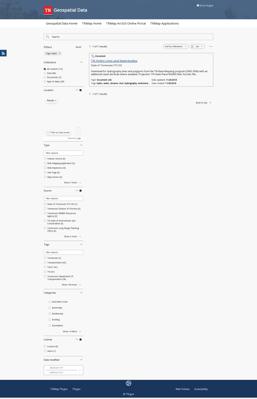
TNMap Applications (164, 23)
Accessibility (201, 389)
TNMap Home (92, 23)
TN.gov (76, 389)
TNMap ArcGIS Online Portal (126, 23)
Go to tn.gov (206, 5)
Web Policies (183, 389)
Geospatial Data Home (61, 23)
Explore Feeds (3, 53)
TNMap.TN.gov (59, 389)
